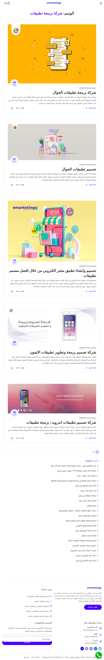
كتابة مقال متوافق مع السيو (86, 486)
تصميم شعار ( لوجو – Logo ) (86, 476)
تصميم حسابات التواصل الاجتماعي (84, 545)
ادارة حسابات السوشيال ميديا (85, 530)
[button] (8, 3)
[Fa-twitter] (100, 648)
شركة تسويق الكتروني (77, 657)
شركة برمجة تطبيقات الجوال (74, 92)
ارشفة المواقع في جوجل (87, 496)
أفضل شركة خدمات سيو (87, 501)
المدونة (26, 657)
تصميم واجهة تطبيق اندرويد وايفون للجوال (80, 520)
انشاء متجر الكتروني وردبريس (85, 560)
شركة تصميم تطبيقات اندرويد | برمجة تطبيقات (61, 422)
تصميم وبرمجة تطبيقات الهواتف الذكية (82, 540)
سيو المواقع (91, 505)
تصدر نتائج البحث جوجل (88, 491)
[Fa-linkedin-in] (91, 648)
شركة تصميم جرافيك (89, 535)
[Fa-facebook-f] (95, 648)
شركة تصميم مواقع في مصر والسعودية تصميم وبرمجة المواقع (73, 481)
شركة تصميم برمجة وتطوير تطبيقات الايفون (63, 352)
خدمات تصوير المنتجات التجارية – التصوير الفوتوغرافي (77, 510)
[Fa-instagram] (86, 648)
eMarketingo (59, 657)
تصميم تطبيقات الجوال (79, 169)
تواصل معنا (36, 657)
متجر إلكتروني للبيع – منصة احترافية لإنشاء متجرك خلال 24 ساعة (73, 466)
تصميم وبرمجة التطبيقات (87, 88)
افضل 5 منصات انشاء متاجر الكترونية (83, 550)
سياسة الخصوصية (48, 657)
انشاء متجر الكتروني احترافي (86, 555)
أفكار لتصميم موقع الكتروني (86, 525)
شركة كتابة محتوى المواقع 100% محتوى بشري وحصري (76, 471)
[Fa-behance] (82, 648)
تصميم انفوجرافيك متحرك (87, 515)
